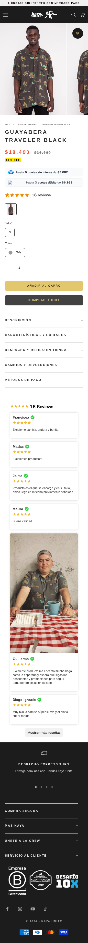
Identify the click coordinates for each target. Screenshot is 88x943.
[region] (44, 764)
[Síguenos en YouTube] (32, 908)
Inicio (8, 124)
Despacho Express (26, 124)
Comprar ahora (44, 300)
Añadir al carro (44, 286)
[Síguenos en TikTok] (45, 908)
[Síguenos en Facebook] (7, 908)
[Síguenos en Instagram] (20, 908)
